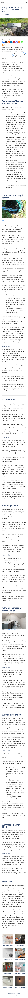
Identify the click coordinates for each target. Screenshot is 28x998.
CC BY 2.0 (16, 629)
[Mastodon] (16, 42)
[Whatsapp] (22, 42)
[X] (6, 42)
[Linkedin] (11, 42)
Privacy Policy (11, 993)
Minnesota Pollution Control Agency (12, 219)
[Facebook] (3, 42)
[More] (3, 45)
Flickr (22, 219)
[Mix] (19, 42)
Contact (18, 993)
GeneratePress (21, 996)
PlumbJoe (5, 2)
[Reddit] (8, 42)
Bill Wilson (7, 629)
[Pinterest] (14, 42)
